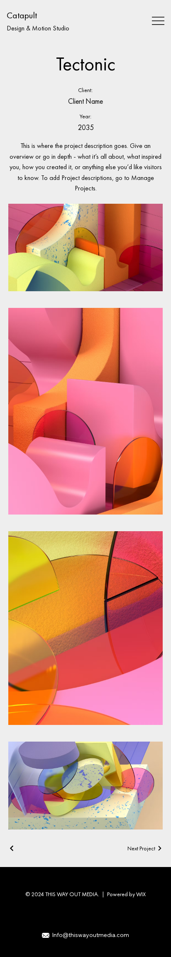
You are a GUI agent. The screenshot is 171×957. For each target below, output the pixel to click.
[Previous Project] (12, 848)
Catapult (22, 15)
